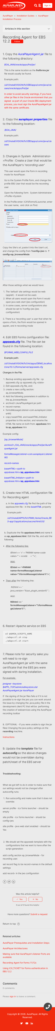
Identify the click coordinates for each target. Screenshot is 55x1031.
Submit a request (39, 914)
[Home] (14, 5)
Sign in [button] (47, 5)
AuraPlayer (8, 15)
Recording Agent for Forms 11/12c (20, 962)
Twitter (9, 882)
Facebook (5, 882)
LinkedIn (13, 882)
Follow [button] (17, 41)
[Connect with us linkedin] (33, 1023)
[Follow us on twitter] (22, 1023)
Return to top (9, 923)
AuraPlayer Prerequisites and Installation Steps (26, 942)
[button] (39, 5)
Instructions (8, 737)
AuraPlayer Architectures (15, 948)
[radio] (19, 899)
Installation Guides (25, 15)
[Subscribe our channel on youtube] (28, 1023)
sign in (13, 996)
